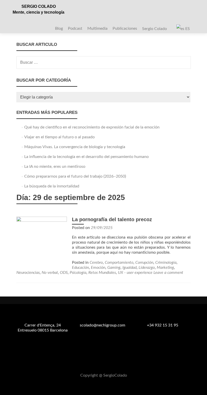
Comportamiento (119, 262)
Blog (59, 28)
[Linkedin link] (109, 363)
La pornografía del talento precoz (112, 219)
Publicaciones (125, 28)
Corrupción (144, 262)
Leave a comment (168, 273)
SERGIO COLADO (38, 6)
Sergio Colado (154, 29)
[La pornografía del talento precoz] (41, 242)
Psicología (78, 273)
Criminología (165, 262)
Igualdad (129, 268)
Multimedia (97, 28)
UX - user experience (135, 273)
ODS (64, 273)
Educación (80, 268)
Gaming (113, 268)
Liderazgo (147, 268)
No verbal (50, 273)
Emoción (98, 268)
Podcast (75, 28)
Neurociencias (28, 273)
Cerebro (96, 262)
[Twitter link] (103, 363)
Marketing (165, 268)
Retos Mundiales (102, 273)
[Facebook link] (97, 363)
